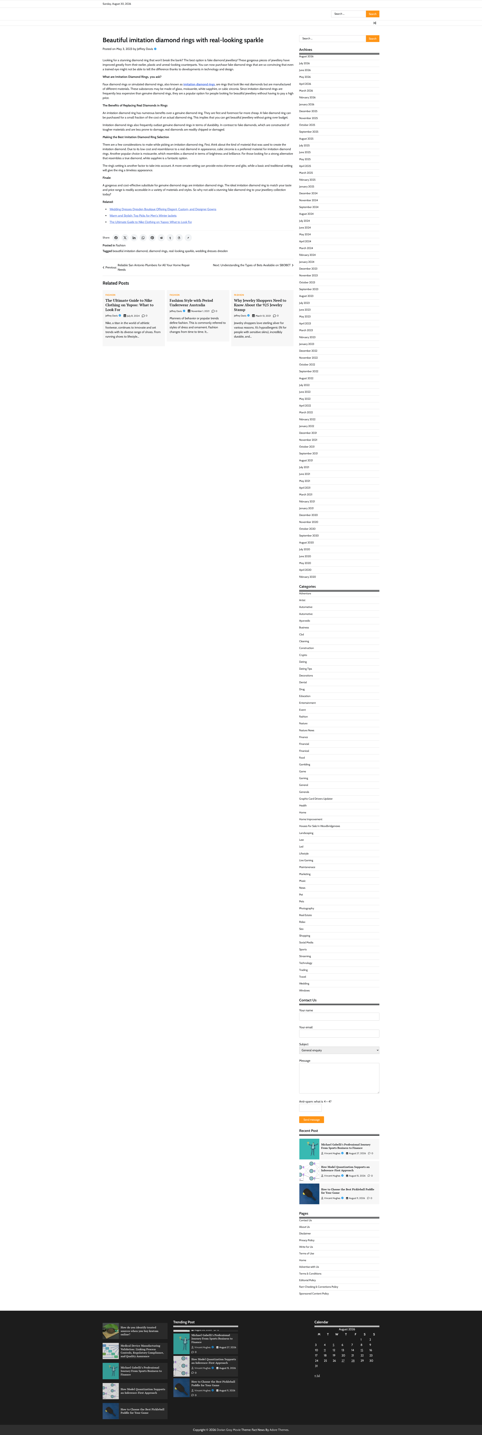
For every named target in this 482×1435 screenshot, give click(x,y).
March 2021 (305, 494)
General (303, 785)
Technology (305, 963)
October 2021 (307, 446)
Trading (303, 970)
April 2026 (305, 84)
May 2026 (305, 77)
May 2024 (305, 234)
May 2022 (304, 398)
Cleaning (304, 641)
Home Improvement (310, 819)
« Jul (317, 1375)
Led (301, 846)
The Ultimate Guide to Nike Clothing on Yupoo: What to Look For (151, 222)
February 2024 (307, 255)
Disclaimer (305, 1233)
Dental (303, 682)
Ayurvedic (304, 620)
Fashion (121, 245)
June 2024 (305, 227)
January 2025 (306, 186)
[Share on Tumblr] (170, 237)
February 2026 (307, 97)
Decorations (306, 675)
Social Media (306, 942)
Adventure (305, 593)
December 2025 (308, 111)
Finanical (304, 751)
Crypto (303, 655)
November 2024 (308, 200)
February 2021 (307, 501)
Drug (302, 689)
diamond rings (158, 251)
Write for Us (306, 1247)
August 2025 (306, 138)
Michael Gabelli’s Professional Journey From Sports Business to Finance (141, 1371)
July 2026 (304, 63)
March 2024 (306, 248)
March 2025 (306, 172)
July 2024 (304, 220)
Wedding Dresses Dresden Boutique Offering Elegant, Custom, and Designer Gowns (163, 209)
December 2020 (308, 515)
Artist (302, 600)
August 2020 (306, 542)
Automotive (306, 614)
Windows (304, 990)
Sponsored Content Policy (314, 1293)
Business (304, 627)
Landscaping (306, 833)
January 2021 (306, 508)
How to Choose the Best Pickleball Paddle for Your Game (347, 1168)
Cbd (301, 634)
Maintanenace (307, 867)
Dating (303, 661)
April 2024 (305, 241)
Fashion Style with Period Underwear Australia (191, 302)
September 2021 (308, 453)
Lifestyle (304, 853)
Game (302, 771)
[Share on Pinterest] (152, 237)
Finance (303, 737)
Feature (303, 723)
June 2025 (305, 152)
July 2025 (304, 145)
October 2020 (307, 528)
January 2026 (306, 104)
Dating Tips (305, 668)
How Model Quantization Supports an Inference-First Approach (345, 1146)
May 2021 (304, 481)
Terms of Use (306, 1253)
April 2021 (304, 487)
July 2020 (304, 549)
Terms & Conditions (310, 1273)
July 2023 (304, 303)
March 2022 (306, 412)
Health (303, 805)
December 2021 (308, 433)
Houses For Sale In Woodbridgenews (319, 826)
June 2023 (305, 309)
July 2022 (304, 385)
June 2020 (305, 556)
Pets (301, 901)
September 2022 (308, 371)
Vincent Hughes (332, 1153)
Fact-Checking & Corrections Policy (318, 1286)
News (302, 887)
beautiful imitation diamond (130, 251)
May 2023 (305, 316)
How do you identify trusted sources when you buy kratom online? (347, 1191)
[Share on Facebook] (116, 237)
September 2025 (308, 131)
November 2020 (308, 522)
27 (343, 1360)
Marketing (304, 874)
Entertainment (307, 703)
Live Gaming (306, 860)
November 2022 (308, 357)
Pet (301, 894)
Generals (304, 792)
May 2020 (305, 563)
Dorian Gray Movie (229, 1430)
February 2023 (307, 337)
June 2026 (305, 70)
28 (353, 1360)
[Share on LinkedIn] (134, 237)
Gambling (304, 764)
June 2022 (304, 392)
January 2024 (306, 262)
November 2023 (308, 275)
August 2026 (306, 56)
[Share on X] (125, 237)
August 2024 (306, 213)
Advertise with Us (309, 1266)
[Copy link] (188, 237)
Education (304, 696)
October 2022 (307, 364)
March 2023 (306, 330)
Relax (302, 922)
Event (302, 709)
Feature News (306, 730)
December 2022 (308, 350)
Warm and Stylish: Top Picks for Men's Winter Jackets (143, 215)
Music (302, 881)
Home (302, 812)
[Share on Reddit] (161, 237)
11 (325, 1350)
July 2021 (304, 467)
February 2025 (307, 179)
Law (301, 839)
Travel (302, 976)
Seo (301, 929)
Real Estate (305, 915)
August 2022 (306, 378)
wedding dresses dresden (211, 251)
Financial (304, 744)
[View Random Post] (375, 23)
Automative (305, 607)
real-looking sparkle (181, 251)
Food (302, 757)
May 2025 (305, 159)
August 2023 (306, 296)
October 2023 (307, 282)
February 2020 (307, 576)
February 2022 (307, 419)
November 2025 (308, 118)
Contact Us (305, 1220)
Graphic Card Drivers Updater (316, 798)
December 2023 (308, 268)
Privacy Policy (306, 1240)
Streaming (305, 956)
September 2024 (308, 207)
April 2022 (305, 405)
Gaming (303, 778)
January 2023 (306, 344)
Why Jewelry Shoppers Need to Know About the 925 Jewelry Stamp (260, 305)
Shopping (304, 935)
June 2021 (304, 474)
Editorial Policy (307, 1280)
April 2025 (305, 166)
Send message (312, 1119)
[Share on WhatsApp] (143, 237)
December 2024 (308, 193)
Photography (306, 908)
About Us (304, 1227)
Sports (303, 949)
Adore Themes (279, 1430)
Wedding (304, 983)
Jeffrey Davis (145, 49)
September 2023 (308, 289)
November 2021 (308, 440)
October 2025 (307, 125)
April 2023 (305, 323)
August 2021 (306, 460)
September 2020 (309, 535)
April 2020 (305, 570)
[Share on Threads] (179, 237)
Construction (306, 648)
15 (362, 1350)
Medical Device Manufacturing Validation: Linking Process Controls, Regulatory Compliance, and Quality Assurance (142, 1351)
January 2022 (306, 426)
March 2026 (306, 90)
